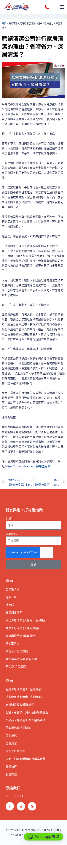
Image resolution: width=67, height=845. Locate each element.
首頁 (4, 23)
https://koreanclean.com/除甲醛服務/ (28, 466)
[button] (62, 7)
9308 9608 (14, 796)
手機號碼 (11, 534)
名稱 (8, 518)
